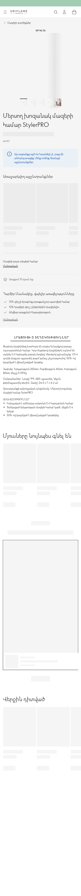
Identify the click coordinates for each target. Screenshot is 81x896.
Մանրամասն (10, 266)
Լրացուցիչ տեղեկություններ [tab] (41, 337)
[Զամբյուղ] (74, 12)
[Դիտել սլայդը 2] (32, 102)
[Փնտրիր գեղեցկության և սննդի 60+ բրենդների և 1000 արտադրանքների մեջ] (56, 12)
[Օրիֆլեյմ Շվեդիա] (18, 12)
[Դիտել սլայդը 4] (49, 102)
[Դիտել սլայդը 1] (23, 102)
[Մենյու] (5, 12)
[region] (40, 70)
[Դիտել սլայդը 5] (57, 102)
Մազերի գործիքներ (19, 23)
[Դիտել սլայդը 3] (40, 102)
